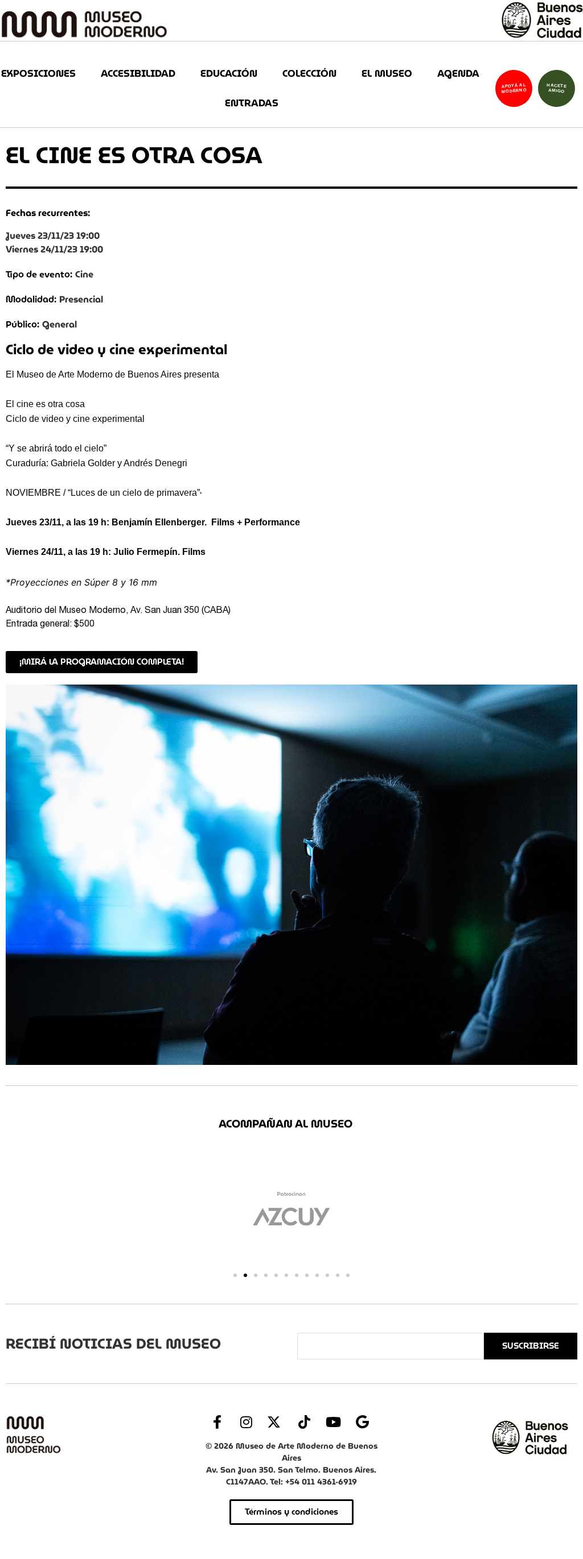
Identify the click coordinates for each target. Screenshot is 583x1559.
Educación (228, 73)
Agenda (458, 73)
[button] (235, 1275)
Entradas (251, 103)
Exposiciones (38, 73)
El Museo (387, 73)
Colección (309, 73)
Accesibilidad (138, 73)
